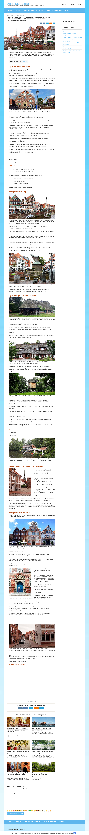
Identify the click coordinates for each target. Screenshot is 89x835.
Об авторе (71, 4)
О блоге (79, 4)
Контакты (61, 821)
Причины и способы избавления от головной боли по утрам (72, 42)
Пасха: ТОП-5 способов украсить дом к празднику (18, 752)
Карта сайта (18, 821)
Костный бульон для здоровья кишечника (72, 51)
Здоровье (10, 10)
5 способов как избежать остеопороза (70, 47)
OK (74, 833)
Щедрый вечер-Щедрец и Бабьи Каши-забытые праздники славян (18, 774)
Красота (47, 10)
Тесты (66, 10)
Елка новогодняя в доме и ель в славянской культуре (43, 773)
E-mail (25, 789)
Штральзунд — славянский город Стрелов (41, 729)
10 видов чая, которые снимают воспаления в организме (72, 38)
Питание (18, 10)
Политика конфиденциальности (32, 821)
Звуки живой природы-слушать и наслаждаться (43, 752)
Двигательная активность (30, 10)
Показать (24, 61)
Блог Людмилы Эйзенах (18, 4)
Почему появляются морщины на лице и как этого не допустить (72, 33)
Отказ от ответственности (49, 821)
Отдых (41, 10)
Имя (8, 789)
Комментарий (11, 794)
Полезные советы (57, 10)
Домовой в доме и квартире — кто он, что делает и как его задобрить (17, 730)
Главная (64, 4)
